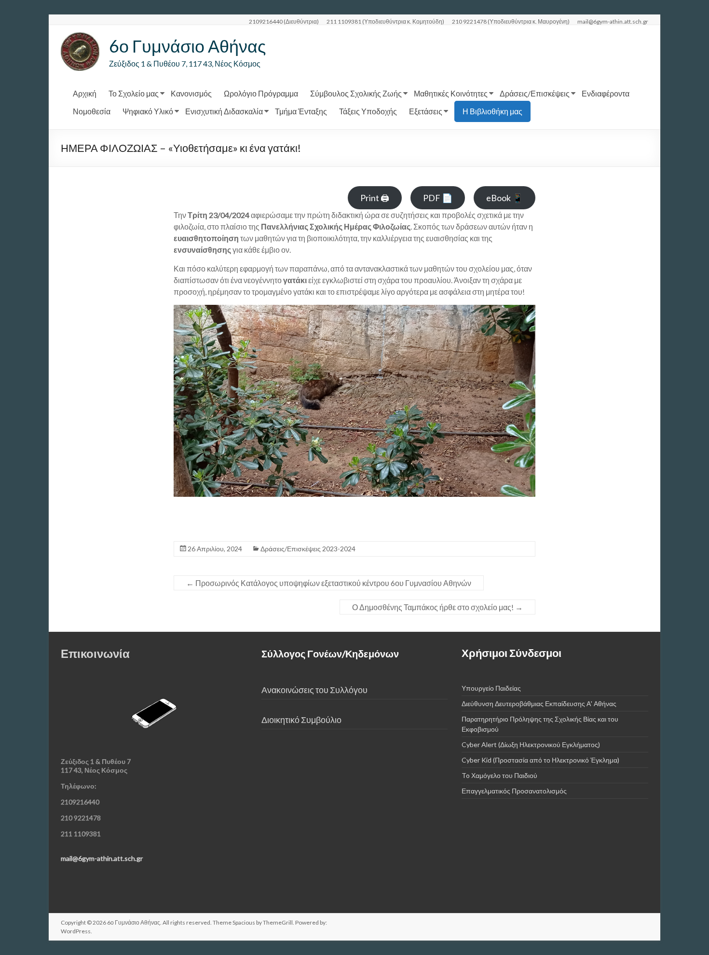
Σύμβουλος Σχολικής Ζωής (356, 93)
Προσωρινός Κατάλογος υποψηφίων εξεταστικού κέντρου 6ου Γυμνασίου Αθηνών (328, 582)
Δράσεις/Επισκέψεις (535, 93)
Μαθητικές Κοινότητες (451, 93)
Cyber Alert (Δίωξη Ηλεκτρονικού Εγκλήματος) (531, 744)
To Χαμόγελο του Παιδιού (499, 775)
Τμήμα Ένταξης (301, 111)
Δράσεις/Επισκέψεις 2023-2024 (307, 549)
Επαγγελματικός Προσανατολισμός (514, 791)
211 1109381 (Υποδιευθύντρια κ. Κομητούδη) (385, 21)
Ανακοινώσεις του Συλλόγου (314, 690)
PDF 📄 (437, 197)
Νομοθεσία (91, 111)
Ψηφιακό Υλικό (148, 111)
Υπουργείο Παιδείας (491, 688)
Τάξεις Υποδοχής (368, 111)
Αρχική (84, 93)
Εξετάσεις (425, 111)
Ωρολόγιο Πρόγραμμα (261, 93)
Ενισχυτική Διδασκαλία (224, 111)
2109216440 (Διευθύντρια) (284, 21)
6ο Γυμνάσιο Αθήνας (187, 45)
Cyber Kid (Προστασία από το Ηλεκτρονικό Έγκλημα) (540, 760)
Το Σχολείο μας (134, 93)
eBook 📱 (504, 197)
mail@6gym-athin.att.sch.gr (612, 21)
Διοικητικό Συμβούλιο (301, 720)
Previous (185, 418)
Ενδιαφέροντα (605, 93)
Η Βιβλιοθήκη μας (492, 111)
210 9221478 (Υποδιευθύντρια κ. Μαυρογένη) (511, 21)
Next (523, 418)
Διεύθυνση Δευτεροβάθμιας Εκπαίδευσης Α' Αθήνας (539, 703)
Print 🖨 (374, 197)
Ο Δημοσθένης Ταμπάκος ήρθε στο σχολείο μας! (437, 607)
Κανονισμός (191, 93)
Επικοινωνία (95, 653)
